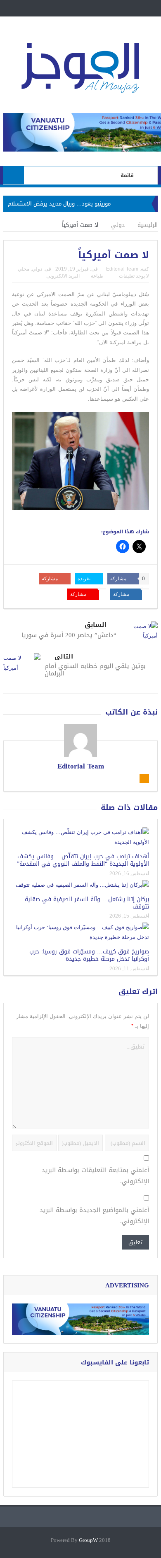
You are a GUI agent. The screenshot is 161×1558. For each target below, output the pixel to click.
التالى (63, 656)
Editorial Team (122, 269)
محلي (23, 269)
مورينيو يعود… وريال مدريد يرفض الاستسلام (59, 204)
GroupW (88, 1540)
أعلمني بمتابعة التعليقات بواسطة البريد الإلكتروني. (95, 1176)
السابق (96, 625)
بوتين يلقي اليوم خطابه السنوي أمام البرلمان (95, 669)
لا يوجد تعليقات (134, 276)
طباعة (97, 276)
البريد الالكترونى (63, 276)
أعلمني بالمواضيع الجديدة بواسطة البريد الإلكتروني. (94, 1216)
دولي (37, 269)
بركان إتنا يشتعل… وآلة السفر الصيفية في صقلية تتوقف (87, 903)
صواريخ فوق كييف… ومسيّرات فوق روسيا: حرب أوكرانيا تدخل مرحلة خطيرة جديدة (89, 955)
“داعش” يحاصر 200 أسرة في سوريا (68, 635)
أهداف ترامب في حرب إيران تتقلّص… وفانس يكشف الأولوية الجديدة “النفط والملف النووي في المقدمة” (83, 860)
